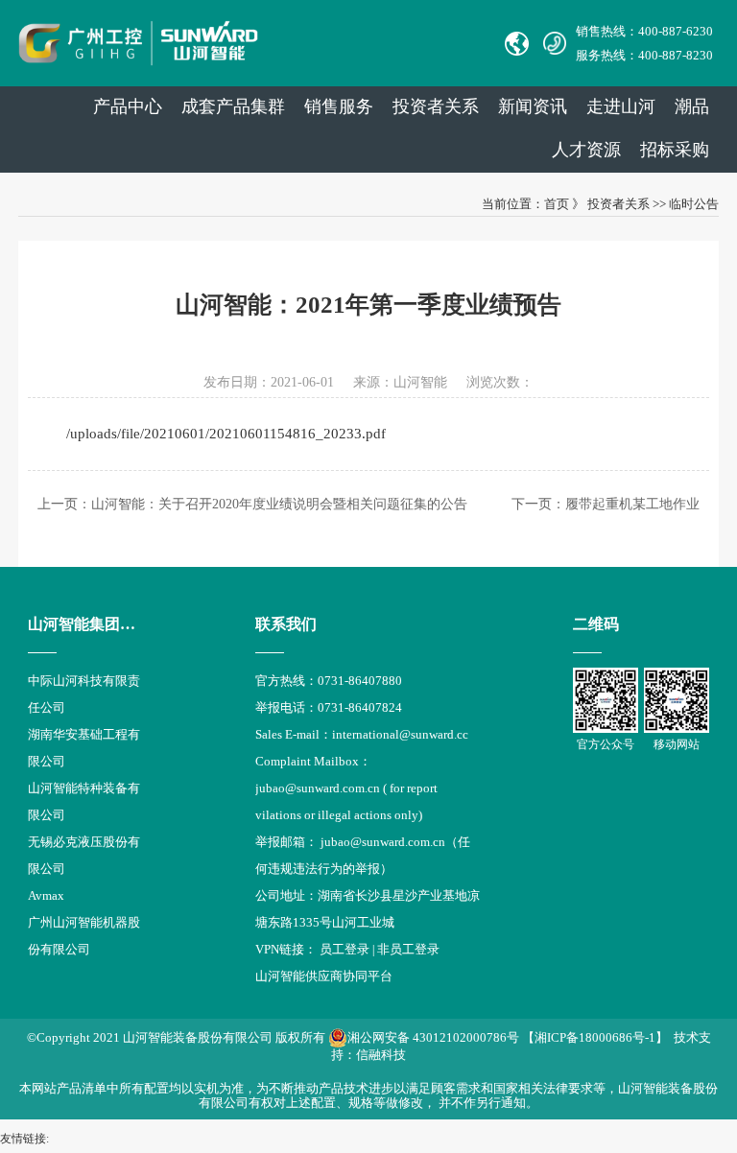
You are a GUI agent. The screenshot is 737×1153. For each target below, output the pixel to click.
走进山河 (620, 106)
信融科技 (381, 1054)
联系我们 (286, 624)
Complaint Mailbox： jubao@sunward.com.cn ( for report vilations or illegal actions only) (346, 788)
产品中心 (127, 106)
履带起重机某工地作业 (632, 504)
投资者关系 (435, 106)
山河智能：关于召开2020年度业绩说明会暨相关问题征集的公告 (279, 504)
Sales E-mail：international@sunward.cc (361, 734)
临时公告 (694, 204)
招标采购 (674, 149)
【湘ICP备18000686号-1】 (595, 1037)
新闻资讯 (532, 106)
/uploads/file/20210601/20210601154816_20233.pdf (226, 433)
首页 (556, 204)
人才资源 (586, 149)
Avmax (46, 895)
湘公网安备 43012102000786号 (433, 1037)
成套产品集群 (233, 106)
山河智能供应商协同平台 (323, 976)
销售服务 (338, 106)
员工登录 (344, 949)
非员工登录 (408, 949)
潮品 (692, 106)
